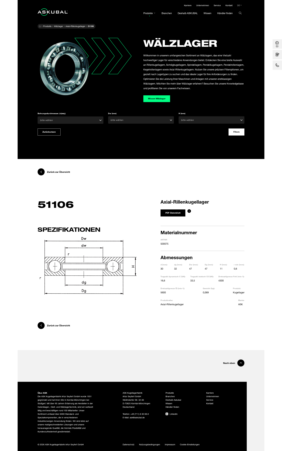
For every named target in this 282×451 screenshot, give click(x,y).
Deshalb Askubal (173, 400)
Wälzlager (58, 26)
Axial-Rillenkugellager (75, 26)
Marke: (241, 300)
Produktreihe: (167, 300)
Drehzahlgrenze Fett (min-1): (231, 276)
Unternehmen (212, 396)
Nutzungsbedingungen (149, 444)
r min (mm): (239, 264)
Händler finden (172, 407)
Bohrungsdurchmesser (52, 113)
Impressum (170, 444)
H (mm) (182, 113)
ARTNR (164, 239)
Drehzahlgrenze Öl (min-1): (173, 288)
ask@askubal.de (137, 417)
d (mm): (164, 264)
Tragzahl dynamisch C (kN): (173, 276)
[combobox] (70, 120)
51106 (91, 26)
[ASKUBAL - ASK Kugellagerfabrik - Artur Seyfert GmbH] (53, 12)
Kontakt (209, 403)
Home (40, 26)
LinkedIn (174, 414)
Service (209, 400)
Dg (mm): (209, 264)
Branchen (170, 396)
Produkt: (237, 288)
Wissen (169, 403)
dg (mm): (178, 264)
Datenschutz (128, 444)
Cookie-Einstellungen (190, 444)
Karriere (210, 393)
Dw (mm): (193, 264)
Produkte (47, 26)
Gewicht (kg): (209, 288)
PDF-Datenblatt (173, 212)
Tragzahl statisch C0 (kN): (202, 276)
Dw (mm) (112, 113)
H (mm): (223, 264)
